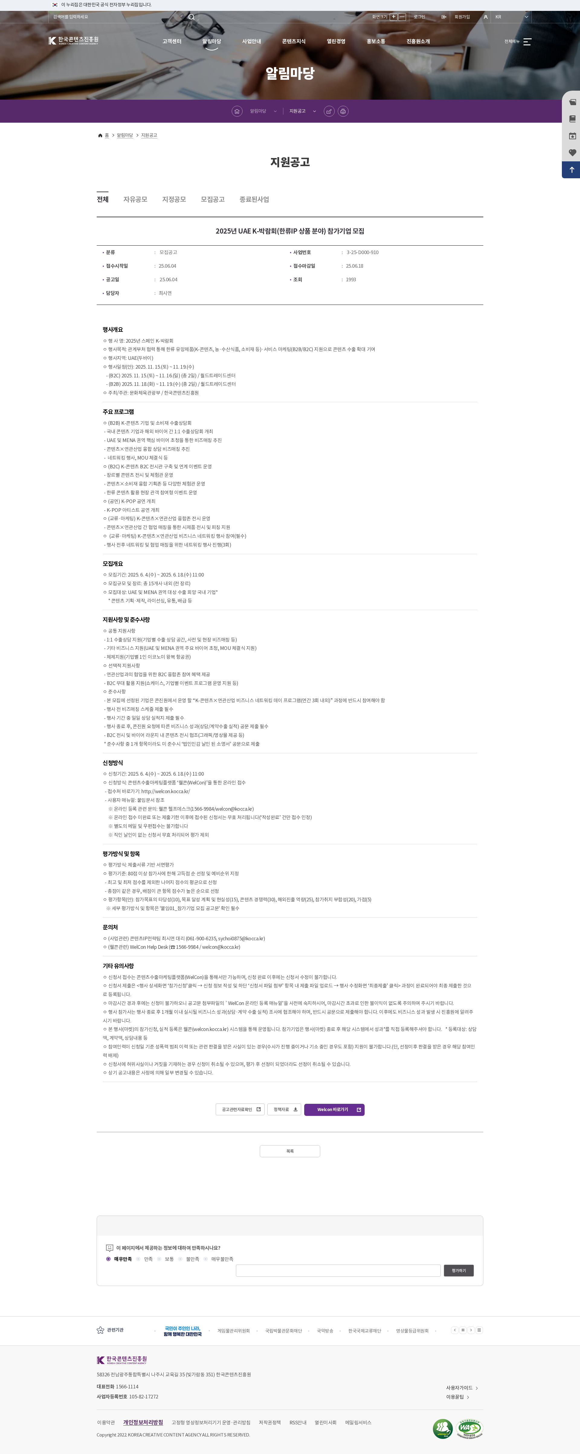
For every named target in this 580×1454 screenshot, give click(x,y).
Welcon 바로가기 (332, 1109)
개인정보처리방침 (143, 1422)
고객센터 (172, 41)
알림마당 (211, 41)
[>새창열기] (182, 1331)
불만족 (192, 1259)
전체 (102, 199)
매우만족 (122, 1259)
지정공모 (174, 199)
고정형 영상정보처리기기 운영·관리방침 (211, 1423)
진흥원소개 (418, 41)
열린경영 (336, 41)
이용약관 (106, 1423)
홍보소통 (376, 41)
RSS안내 (298, 1423)
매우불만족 (221, 1259)
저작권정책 (270, 1423)
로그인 (419, 17)
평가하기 (459, 1270)
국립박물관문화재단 (283, 1331)
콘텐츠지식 (294, 41)
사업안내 (251, 41)
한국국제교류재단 (364, 1331)
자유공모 (135, 199)
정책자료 (281, 1109)
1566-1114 (127, 1387)
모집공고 (212, 199)
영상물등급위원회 (412, 1331)
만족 (148, 1259)
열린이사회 (326, 1423)
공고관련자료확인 (237, 1109)
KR (498, 17)
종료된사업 (254, 199)
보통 (169, 1259)
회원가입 (462, 17)
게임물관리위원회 (234, 1331)
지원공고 (297, 111)
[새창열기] (443, 1429)
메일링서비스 (358, 1423)
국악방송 (325, 1331)
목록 (290, 1151)
